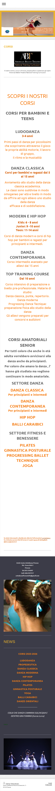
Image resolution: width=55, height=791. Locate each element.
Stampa (8, 783)
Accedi (50, 783)
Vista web (48, 784)
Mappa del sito (15, 783)
